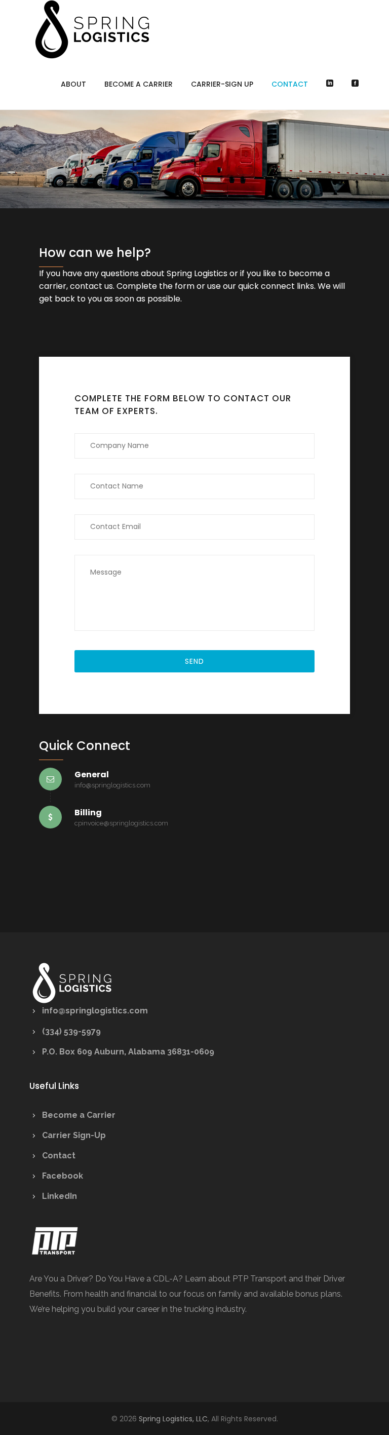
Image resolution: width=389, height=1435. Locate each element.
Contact (289, 84)
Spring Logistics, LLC (173, 1419)
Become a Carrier (138, 84)
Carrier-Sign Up (222, 84)
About (73, 84)
